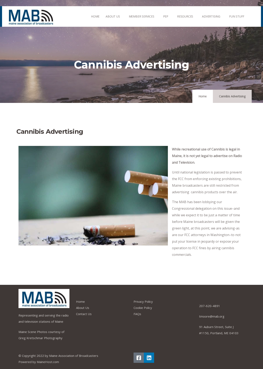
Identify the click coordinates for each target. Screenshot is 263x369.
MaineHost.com (48, 362)
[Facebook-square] (139, 358)
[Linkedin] (149, 358)
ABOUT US (113, 16)
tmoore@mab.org (211, 316)
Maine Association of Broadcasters (73, 356)
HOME (95, 16)
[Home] (30, 16)
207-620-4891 (209, 306)
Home (202, 96)
